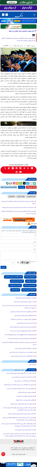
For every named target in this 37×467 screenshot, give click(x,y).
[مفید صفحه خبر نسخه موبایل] (18, 8)
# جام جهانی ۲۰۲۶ (30, 277)
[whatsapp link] (28, 168)
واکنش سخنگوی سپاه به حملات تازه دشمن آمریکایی (22, 312)
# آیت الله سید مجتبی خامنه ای (13, 277)
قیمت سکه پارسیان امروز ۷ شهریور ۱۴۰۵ (25, 430)
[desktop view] (6, 14)
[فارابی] (18, 26)
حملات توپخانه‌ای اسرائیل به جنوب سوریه (25, 348)
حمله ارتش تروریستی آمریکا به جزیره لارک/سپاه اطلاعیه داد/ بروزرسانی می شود (18, 203)
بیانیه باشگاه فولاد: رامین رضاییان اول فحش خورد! (23, 356)
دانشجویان (11, 196)
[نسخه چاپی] (34, 183)
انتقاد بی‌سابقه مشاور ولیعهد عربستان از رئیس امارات (22, 331)
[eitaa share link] (17, 183)
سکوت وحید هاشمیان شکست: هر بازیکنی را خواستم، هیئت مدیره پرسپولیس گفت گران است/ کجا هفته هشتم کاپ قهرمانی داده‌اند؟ (19, 435)
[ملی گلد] (18, 2)
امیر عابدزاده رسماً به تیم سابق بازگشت (26, 323)
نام (35, 235)
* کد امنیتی (33, 262)
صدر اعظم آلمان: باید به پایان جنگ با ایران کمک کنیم (22, 352)
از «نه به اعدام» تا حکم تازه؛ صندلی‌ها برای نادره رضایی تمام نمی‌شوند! (18, 207)
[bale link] (20, 168)
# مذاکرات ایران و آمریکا (29, 290)
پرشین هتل (32, 365)
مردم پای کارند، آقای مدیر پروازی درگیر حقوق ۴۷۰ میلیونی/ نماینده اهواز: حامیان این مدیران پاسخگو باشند (19, 409)
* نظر (35, 249)
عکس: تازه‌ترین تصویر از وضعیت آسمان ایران (24, 302)
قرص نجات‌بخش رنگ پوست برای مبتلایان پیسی (23, 377)
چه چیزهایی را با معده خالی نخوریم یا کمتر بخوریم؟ (22, 404)
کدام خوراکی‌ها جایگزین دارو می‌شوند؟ (25, 396)
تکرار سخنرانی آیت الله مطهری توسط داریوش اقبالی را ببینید (20, 373)
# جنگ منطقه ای (31, 281)
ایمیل (34, 242)
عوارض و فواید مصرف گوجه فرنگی (26, 392)
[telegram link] (24, 168)
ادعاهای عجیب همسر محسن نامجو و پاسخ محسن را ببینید (21, 389)
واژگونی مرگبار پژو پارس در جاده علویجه (25, 400)
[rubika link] (32, 168)
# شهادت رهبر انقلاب (15, 285)
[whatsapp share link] (20, 183)
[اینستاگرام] (13, 183)
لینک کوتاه (32, 187)
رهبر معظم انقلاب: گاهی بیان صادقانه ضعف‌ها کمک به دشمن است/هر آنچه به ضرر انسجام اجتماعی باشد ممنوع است (18, 425)
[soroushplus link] (16, 168)
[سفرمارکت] (18, 220)
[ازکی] (18, 21)
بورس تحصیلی (20, 196)
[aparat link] (16, 172)
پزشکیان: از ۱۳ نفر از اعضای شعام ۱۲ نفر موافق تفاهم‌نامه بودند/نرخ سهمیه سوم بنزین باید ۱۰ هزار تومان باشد (19, 419)
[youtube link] (20, 172)
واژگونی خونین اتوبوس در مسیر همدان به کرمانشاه (23, 319)
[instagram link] (13, 168)
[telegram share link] (27, 183)
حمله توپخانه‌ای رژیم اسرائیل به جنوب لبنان (25, 315)
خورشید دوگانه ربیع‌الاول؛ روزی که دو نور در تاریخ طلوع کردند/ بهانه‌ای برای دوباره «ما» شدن (18, 212)
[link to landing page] (19, 14)
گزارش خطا (34, 224)
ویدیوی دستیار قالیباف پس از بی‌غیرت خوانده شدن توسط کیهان (19, 385)
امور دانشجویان (31, 196)
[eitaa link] (9, 168)
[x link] (5, 168)
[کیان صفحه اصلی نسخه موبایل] (18, 464)
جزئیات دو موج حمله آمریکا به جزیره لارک (25, 298)
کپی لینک (21, 187)
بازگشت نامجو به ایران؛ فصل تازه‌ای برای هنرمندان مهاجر (21, 414)
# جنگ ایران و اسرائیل (16, 281)
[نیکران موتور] (18, 123)
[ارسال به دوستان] (31, 183)
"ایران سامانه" (15, 454)
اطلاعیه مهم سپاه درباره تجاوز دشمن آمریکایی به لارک (22, 327)
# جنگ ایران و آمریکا (30, 285)
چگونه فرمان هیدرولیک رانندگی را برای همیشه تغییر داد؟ (21, 338)
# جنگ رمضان (15, 290)
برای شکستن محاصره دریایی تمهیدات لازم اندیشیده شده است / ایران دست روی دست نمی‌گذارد (19, 307)
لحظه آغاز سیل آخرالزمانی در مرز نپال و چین (24, 381)
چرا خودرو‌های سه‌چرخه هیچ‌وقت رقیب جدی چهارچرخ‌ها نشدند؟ (19, 335)
